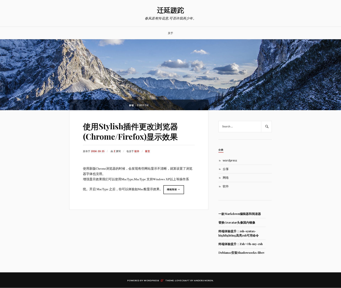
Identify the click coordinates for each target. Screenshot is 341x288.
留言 (147, 151)
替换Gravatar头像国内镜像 (236, 222)
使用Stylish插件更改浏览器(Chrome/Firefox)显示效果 (130, 131)
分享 (226, 169)
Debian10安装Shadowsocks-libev (241, 252)
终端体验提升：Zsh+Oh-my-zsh (240, 244)
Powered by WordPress (143, 280)
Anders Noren (203, 280)
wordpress (230, 160)
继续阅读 (175, 191)
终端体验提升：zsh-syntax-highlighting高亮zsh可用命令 (238, 233)
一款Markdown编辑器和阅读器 (239, 214)
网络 (226, 177)
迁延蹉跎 (170, 9)
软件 (136, 151)
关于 (170, 33)
